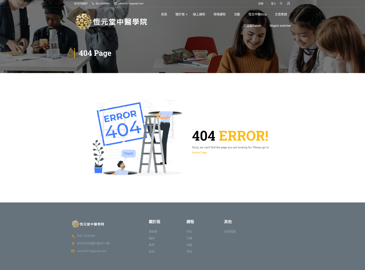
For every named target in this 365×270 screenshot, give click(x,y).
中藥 (189, 238)
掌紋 (189, 251)
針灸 (189, 231)
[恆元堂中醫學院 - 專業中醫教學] (112, 20)
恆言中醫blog (257, 14)
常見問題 (230, 231)
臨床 (152, 238)
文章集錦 (281, 14)
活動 (237, 14)
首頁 (164, 14)
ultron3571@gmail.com (130, 3)
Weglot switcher (280, 26)
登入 (273, 3)
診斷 (189, 245)
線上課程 (199, 14)
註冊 (260, 3)
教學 (152, 245)
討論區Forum (252, 26)
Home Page (199, 152)
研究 (152, 251)
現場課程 (219, 14)
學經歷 (153, 231)
